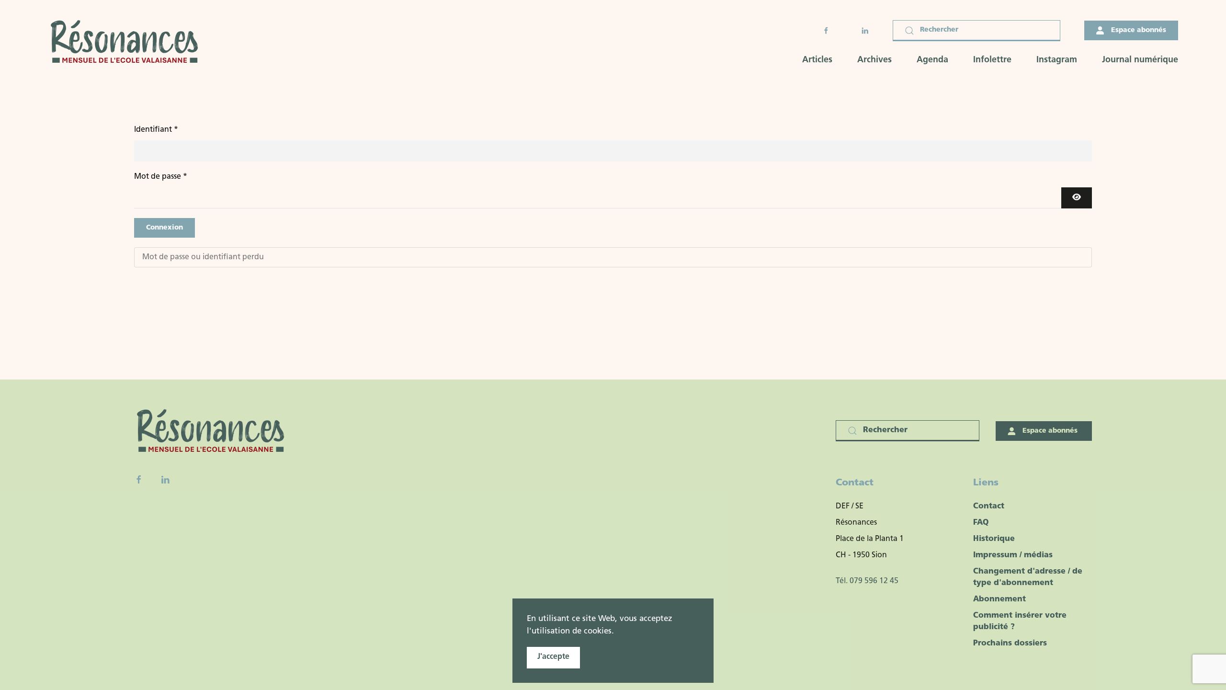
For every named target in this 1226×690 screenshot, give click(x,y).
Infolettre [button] (992, 60)
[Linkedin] (165, 479)
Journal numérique (1140, 60)
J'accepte (553, 657)
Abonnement (999, 599)
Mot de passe (160, 177)
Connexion (164, 227)
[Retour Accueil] (127, 43)
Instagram (1056, 60)
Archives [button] (874, 60)
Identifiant (156, 130)
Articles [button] (817, 60)
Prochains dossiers (1010, 643)
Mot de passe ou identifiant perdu (203, 257)
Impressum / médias (1013, 555)
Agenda (932, 60)
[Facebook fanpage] (139, 479)
